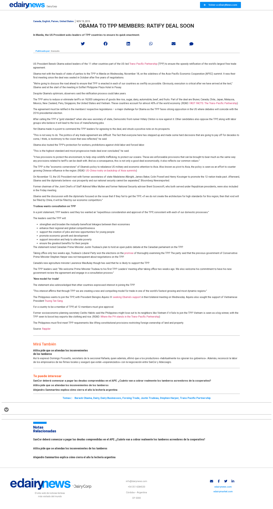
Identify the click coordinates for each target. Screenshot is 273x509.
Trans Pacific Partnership (195, 398)
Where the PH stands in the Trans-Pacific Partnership (129, 316)
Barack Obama (83, 398)
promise (129, 253)
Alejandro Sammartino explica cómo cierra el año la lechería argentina (75, 389)
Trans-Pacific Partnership (143, 63)
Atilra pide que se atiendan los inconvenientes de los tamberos (71, 385)
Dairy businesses (110, 398)
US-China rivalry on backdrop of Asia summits (111, 170)
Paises (54, 21)
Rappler (46, 328)
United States (67, 21)
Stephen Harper (169, 398)
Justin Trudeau (150, 398)
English (46, 21)
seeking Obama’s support (127, 297)
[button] (83, 43)
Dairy (96, 398)
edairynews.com (223, 486)
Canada (37, 21)
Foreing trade (131, 398)
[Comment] (191, 44)
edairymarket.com (223, 491)
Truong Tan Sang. (53, 300)
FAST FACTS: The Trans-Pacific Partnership (213, 103)
